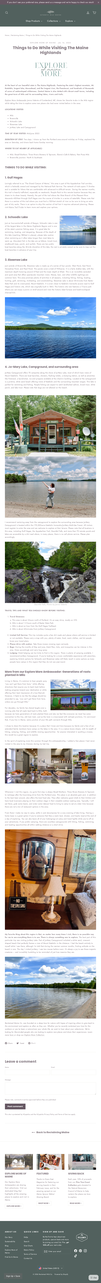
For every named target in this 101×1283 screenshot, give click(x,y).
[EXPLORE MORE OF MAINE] (19, 1162)
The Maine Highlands (46, 85)
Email (53, 1067)
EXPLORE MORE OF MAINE (43, 43)
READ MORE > (75, 1203)
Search (26, 1241)
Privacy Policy (49, 1114)
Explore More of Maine (11, 1251)
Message (8, 1080)
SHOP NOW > (44, 1203)
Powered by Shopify (61, 1274)
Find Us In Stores (11, 1257)
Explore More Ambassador (16, 100)
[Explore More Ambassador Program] (13, 1035)
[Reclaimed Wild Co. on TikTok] (75, 1255)
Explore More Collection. (34, 1035)
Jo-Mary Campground (14, 372)
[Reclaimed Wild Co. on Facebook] (75, 1250)
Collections (53, 21)
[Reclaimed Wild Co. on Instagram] (85, 1250)
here (12, 1035)
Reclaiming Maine (17, 35)
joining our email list (53, 1242)
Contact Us (28, 1258)
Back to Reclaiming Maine (52, 1132)
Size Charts (28, 1245)
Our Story (8, 1237)
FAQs (26, 1237)
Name (7, 1067)
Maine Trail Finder (16, 207)
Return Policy (29, 1250)
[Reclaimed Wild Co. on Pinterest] (80, 1250)
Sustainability (10, 1241)
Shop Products (33, 21)
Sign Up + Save (13, 1276)
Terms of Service (64, 1114)
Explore (69, 21)
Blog (6, 1245)
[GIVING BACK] (82, 1162)
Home (7, 35)
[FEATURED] (51, 1162)
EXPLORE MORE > (14, 1206)
